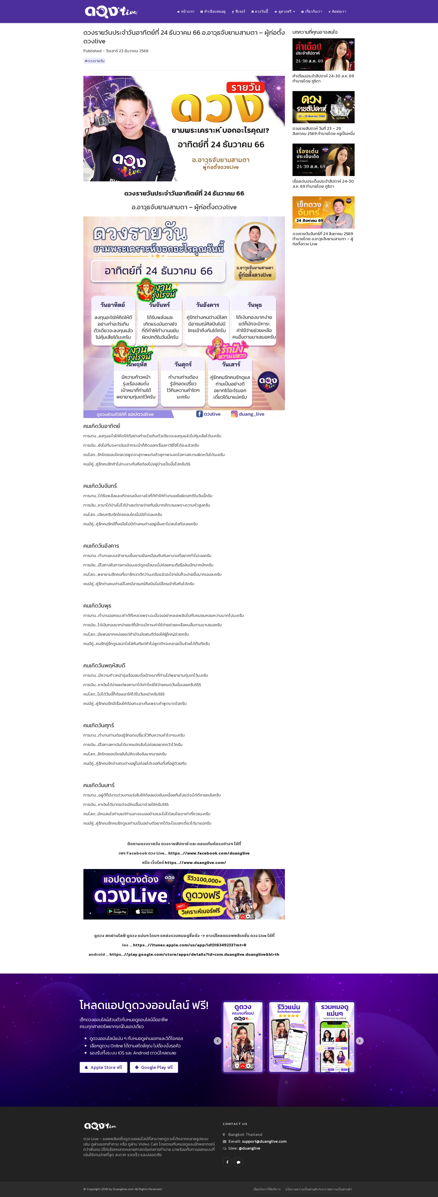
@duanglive (249, 1148)
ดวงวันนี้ (261, 11)
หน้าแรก (187, 11)
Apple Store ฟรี (106, 1067)
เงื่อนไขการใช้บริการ (266, 1189)
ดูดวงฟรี (286, 11)
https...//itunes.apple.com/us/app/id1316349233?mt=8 (189, 945)
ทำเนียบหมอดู (215, 11)
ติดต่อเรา (339, 11)
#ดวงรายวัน (94, 61)
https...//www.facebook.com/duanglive (209, 853)
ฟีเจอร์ (240, 11)
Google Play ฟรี (157, 1067)
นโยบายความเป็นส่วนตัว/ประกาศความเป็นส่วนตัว (318, 1189)
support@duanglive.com (264, 1141)
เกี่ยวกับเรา (313, 11)
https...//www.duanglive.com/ (195, 862)
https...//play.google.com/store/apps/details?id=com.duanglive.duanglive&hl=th (194, 954)
